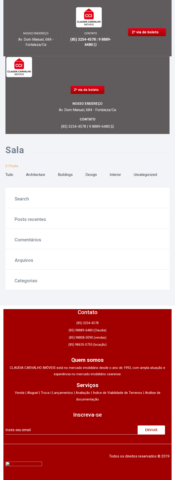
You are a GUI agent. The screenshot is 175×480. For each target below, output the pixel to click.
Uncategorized (145, 174)
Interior (115, 174)
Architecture (35, 174)
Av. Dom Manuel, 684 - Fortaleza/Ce (87, 110)
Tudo (9, 174)
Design (91, 174)
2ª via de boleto (146, 32)
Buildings (65, 174)
